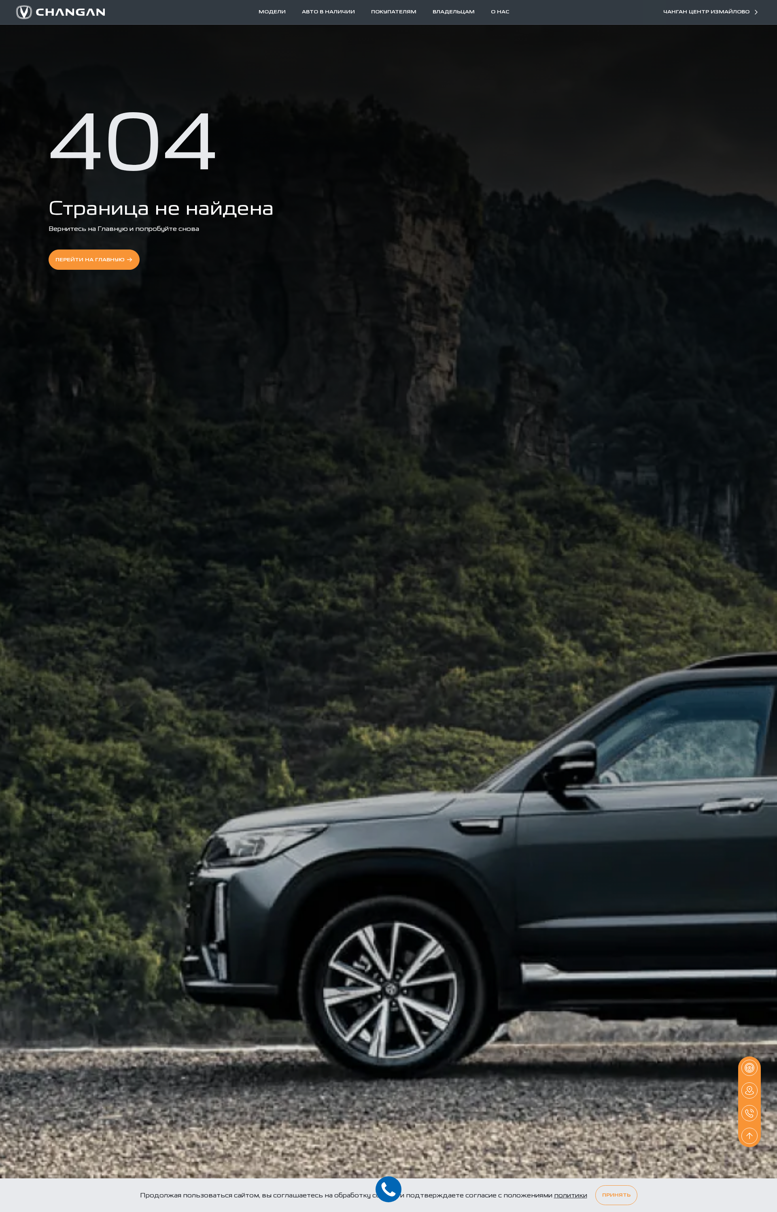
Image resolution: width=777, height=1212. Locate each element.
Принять (616, 1195)
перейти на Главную (90, 260)
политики (570, 1195)
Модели (272, 12)
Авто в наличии (328, 12)
